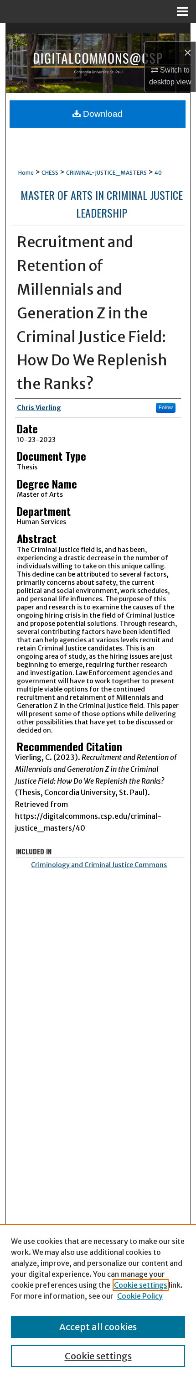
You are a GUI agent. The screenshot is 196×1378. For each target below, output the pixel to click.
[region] (98, 1301)
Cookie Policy (140, 1295)
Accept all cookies (98, 1326)
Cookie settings (140, 1285)
